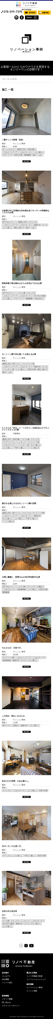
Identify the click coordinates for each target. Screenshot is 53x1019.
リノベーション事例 (34, 987)
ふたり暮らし (39, 152)
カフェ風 (22, 293)
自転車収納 (22, 589)
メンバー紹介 (7, 982)
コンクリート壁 (28, 364)
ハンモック (22, 442)
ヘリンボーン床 (8, 369)
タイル (45, 225)
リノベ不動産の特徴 (34, 976)
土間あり (40, 587)
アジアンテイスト (9, 442)
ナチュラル (33, 222)
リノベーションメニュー (36, 979)
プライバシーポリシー (11, 1006)
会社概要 (5, 979)
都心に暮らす (19, 228)
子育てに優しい (20, 448)
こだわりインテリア (10, 152)
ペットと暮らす (33, 448)
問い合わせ (6, 1002)
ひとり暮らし (36, 445)
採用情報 (5, 996)
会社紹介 (5, 973)
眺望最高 (27, 155)
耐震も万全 (22, 149)
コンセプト (6, 976)
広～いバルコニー (9, 149)
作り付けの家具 (40, 296)
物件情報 (30, 984)
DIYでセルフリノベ (10, 222)
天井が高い (32, 149)
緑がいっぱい (38, 155)
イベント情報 (31, 991)
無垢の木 (37, 225)
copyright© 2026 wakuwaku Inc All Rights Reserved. (26, 1016)
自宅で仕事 (18, 155)
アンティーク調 (38, 513)
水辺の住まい (39, 299)
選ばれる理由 (31, 973)
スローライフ (7, 155)
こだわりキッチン (25, 152)
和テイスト (17, 364)
